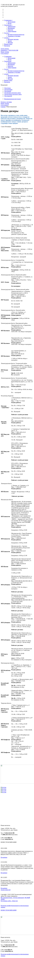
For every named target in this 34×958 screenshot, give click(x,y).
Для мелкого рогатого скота (12, 92)
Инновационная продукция (12, 99)
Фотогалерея (11, 22)
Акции (10, 41)
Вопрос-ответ (8, 44)
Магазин (10, 42)
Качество (10, 30)
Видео (9, 23)
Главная (3, 106)
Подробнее (4, 857)
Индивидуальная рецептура (16, 34)
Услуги (7, 33)
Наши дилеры (5, 52)
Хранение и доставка (14, 36)
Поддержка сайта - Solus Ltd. (9, 901)
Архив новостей (5, 890)
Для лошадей (8, 96)
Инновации (11, 28)
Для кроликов (8, 89)
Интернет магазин (13, 39)
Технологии (8, 25)
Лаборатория (11, 26)
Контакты (7, 45)
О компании (8, 20)
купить (7, 37)
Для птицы (7, 88)
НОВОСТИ (8, 910)
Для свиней (7, 91)
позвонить (9, 50)
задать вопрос (5, 48)
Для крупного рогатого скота (13, 94)
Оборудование (12, 31)
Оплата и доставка (6, 102)
